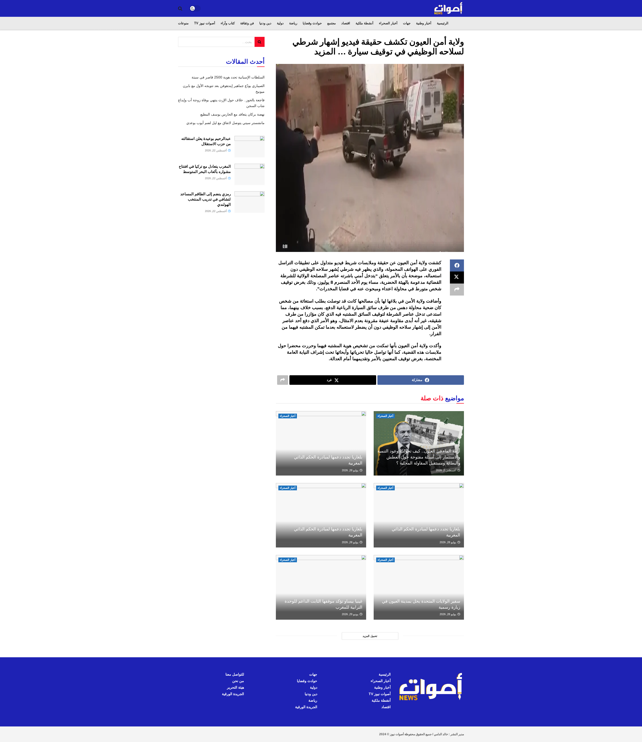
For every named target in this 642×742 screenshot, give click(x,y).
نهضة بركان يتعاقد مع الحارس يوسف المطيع (232, 114)
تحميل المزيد (370, 635)
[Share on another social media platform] (457, 290)
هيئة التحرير (235, 687)
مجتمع (331, 23)
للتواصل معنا (234, 674)
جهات (407, 23)
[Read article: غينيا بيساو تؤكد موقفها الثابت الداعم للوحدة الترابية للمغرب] (321, 587)
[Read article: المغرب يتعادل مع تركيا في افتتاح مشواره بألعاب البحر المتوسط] (249, 174)
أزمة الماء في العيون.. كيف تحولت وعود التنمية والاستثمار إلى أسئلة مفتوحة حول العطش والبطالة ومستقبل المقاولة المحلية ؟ (418, 457)
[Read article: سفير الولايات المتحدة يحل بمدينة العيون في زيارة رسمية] (419, 587)
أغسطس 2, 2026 (446, 470)
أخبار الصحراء (388, 23)
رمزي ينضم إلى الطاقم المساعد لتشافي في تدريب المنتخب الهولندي (205, 199)
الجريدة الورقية (306, 707)
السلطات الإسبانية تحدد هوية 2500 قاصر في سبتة (228, 77)
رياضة (293, 23)
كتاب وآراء (228, 23)
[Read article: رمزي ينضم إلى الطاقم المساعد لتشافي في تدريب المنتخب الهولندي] (249, 202)
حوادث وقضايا (312, 23)
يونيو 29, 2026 (350, 614)
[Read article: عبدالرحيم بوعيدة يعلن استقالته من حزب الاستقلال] (249, 146)
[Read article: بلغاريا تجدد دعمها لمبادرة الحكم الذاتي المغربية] (321, 443)
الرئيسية (442, 23)
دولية (280, 23)
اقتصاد (345, 23)
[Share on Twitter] (457, 277)
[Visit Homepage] (448, 8)
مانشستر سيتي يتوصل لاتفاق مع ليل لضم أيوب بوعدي (225, 123)
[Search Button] (180, 8)
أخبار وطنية (423, 23)
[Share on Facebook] (457, 265)
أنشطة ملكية (364, 23)
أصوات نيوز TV (204, 23)
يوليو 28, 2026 (350, 470)
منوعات (183, 23)
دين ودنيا (265, 23)
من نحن (238, 681)
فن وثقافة (247, 23)
